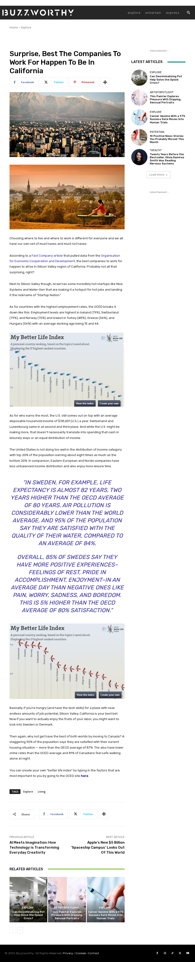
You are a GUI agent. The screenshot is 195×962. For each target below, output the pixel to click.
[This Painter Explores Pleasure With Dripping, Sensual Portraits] (67, 899)
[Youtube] (187, 953)
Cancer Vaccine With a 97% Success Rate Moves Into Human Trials (105, 915)
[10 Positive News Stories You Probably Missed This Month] (139, 137)
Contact (93, 953)
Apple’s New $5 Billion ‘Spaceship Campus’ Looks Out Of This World (98, 847)
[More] (105, 82)
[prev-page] (12, 930)
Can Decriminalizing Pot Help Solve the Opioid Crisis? (28, 915)
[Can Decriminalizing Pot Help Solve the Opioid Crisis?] (28, 899)
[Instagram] (164, 953)
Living (42, 791)
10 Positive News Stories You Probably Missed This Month (167, 139)
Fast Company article (47, 255)
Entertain (157, 132)
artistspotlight (66, 907)
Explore (26, 27)
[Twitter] (180, 953)
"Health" (156, 150)
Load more (156, 175)
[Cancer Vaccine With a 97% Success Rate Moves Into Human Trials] (106, 899)
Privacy (68, 953)
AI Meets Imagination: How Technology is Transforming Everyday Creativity (34, 847)
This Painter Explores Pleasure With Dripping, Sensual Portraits (67, 915)
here (84, 776)
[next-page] (20, 930)
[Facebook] (157, 953)
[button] (188, 13)
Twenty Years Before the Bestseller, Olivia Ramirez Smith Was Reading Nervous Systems (167, 159)
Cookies (80, 953)
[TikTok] (172, 953)
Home (14, 27)
